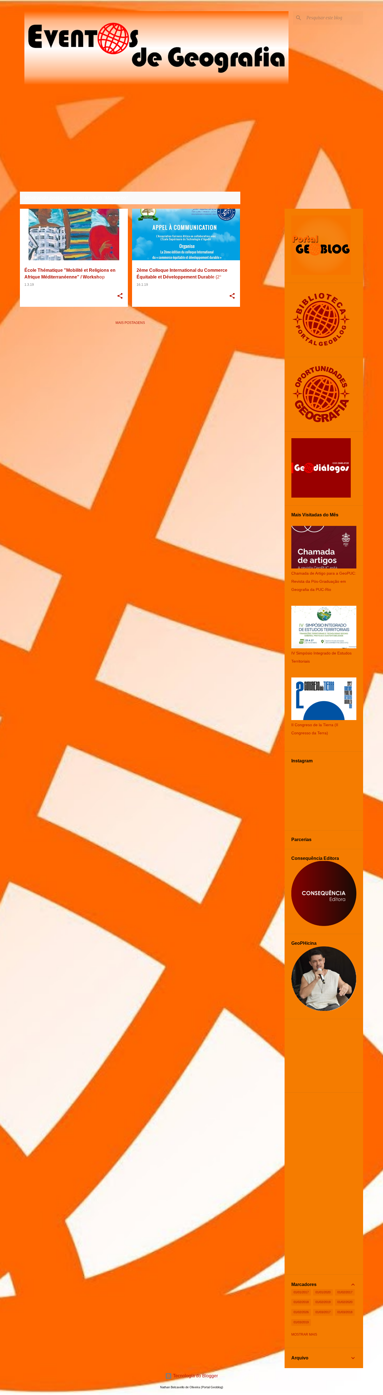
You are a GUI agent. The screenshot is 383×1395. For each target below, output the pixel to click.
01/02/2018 (301, 1302)
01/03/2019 (301, 1322)
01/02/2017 (344, 1292)
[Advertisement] (130, 368)
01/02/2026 (301, 1312)
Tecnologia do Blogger (195, 1375)
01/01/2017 (301, 1292)
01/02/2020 (344, 1302)
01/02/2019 (323, 1302)
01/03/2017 (323, 1312)
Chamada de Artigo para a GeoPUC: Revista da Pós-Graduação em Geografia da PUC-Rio (323, 581)
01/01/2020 (323, 1292)
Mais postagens (130, 323)
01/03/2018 (344, 1312)
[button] (120, 296)
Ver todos (226, 198)
